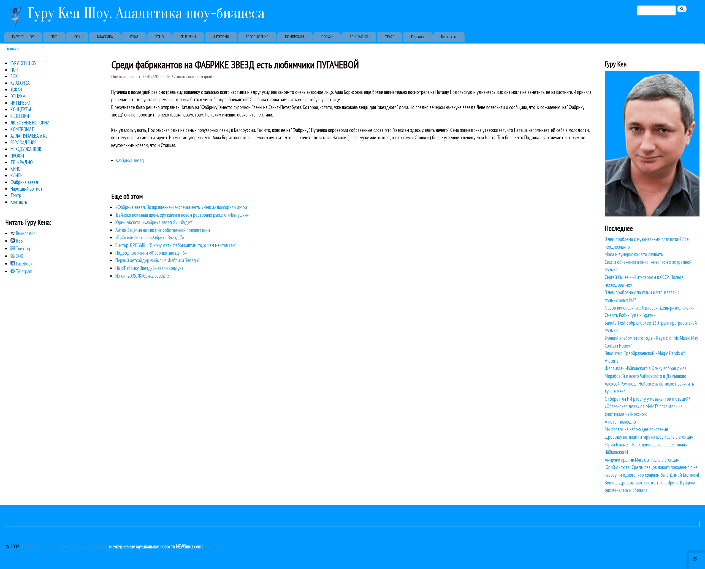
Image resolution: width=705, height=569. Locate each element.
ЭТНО (159, 36)
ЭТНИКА (17, 96)
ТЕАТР (389, 36)
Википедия (25, 233)
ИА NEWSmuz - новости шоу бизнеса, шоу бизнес (64, 546)
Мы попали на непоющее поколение (636, 429)
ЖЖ (19, 256)
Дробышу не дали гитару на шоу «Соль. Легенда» (649, 436)
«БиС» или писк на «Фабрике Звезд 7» (149, 237)
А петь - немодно (620, 421)
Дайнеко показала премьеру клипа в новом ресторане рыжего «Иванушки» (182, 215)
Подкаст (418, 36)
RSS (19, 240)
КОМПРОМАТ (295, 36)
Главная (12, 48)
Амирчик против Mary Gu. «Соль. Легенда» (642, 459)
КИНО (15, 169)
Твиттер (23, 248)
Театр (15, 195)
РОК (77, 36)
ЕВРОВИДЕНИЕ (257, 36)
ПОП (54, 36)
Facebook (23, 263)
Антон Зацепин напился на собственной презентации (162, 230)
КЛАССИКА (105, 36)
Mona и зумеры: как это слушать (634, 254)
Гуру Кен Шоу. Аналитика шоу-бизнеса (146, 13)
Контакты (448, 36)
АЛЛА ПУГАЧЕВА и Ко (29, 135)
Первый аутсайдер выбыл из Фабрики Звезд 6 (157, 260)
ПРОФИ (327, 36)
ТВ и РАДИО (21, 162)
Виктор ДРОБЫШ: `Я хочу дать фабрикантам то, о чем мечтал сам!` (176, 245)
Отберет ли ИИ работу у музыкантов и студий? (647, 398)
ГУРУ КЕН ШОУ (23, 36)
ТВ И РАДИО (358, 36)
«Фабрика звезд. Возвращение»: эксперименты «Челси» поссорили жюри (181, 207)
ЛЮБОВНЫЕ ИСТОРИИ (29, 122)
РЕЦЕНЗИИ (188, 36)
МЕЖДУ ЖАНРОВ (25, 149)
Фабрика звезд (130, 160)
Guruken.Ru (214, 546)
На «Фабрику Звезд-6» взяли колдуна (149, 268)
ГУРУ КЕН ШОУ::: (25, 63)
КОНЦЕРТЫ (20, 109)
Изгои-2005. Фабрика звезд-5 (142, 275)
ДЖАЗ (134, 36)
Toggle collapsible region (696, 560)
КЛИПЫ (16, 175)
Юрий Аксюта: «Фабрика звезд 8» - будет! (154, 222)
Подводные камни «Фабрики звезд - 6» (151, 253)
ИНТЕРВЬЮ (221, 36)
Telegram (23, 271)
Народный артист (26, 188)
